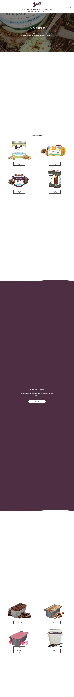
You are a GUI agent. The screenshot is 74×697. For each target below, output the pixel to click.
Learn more (37, 401)
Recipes (46, 9)
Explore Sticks (55, 191)
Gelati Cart (30, 11)
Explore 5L (55, 622)
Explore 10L (55, 650)
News (51, 9)
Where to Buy (40, 9)
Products (28, 9)
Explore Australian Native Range (19, 650)
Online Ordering (37, 11)
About (23, 9)
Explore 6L (19, 622)
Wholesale (33, 9)
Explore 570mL (19, 163)
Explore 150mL (55, 163)
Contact (44, 11)
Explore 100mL (19, 191)
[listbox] (69, 7)
